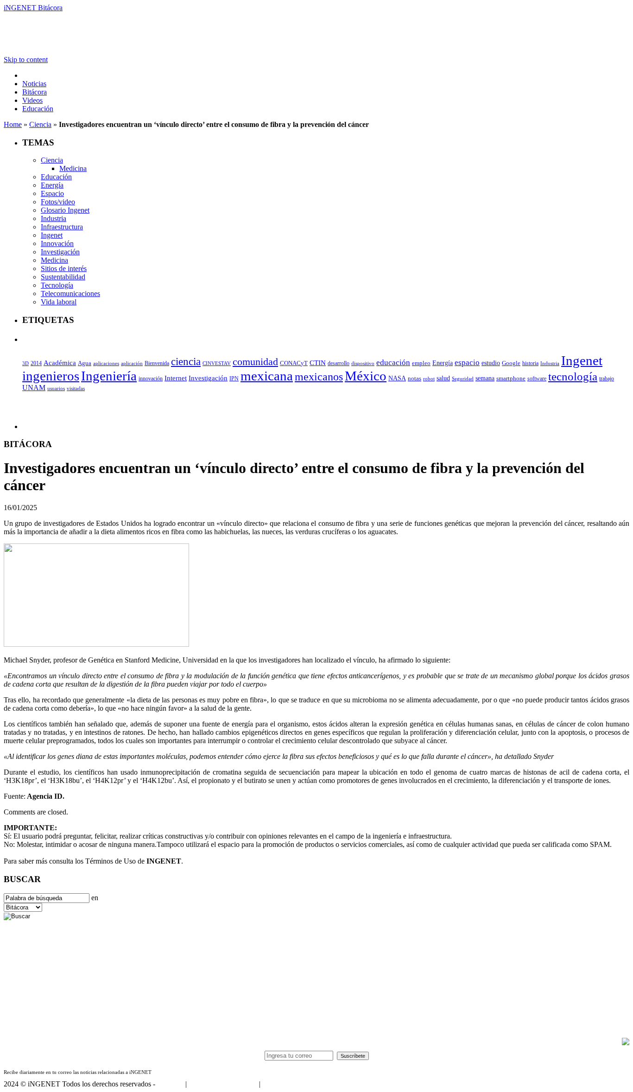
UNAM (33, 387)
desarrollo (338, 363)
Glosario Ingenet (65, 210)
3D (25, 363)
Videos (32, 100)
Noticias (34, 84)
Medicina (73, 168)
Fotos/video (58, 202)
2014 (36, 363)
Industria (53, 218)
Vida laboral (58, 302)
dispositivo (362, 363)
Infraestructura (62, 227)
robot (429, 378)
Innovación (57, 243)
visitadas (76, 388)
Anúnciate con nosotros (222, 1084)
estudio (490, 363)
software (536, 378)
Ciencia (40, 124)
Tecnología (57, 285)
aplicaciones (106, 363)
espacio (467, 362)
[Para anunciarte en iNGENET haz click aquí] (625, 1043)
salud (443, 378)
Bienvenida (157, 363)
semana (484, 378)
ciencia (186, 361)
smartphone (510, 378)
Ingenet (52, 235)
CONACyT (294, 363)
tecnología (572, 376)
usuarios (56, 388)
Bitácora (34, 92)
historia (530, 363)
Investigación (60, 252)
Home (13, 124)
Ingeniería (109, 375)
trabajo (606, 378)
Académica (60, 362)
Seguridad (463, 378)
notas (414, 378)
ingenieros (50, 375)
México (365, 375)
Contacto (170, 1084)
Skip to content (26, 59)
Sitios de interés (64, 268)
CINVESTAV (217, 363)
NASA (397, 378)
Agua (84, 363)
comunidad (255, 361)
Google (511, 363)
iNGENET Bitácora (33, 8)
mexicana (267, 376)
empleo (421, 363)
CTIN (318, 362)
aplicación (132, 363)
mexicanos (319, 377)
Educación (37, 109)
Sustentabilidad (63, 277)
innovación (151, 378)
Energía (52, 185)
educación (393, 362)
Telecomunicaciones (70, 293)
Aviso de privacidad (291, 1084)
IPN (234, 378)
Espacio (52, 193)
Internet (176, 378)
